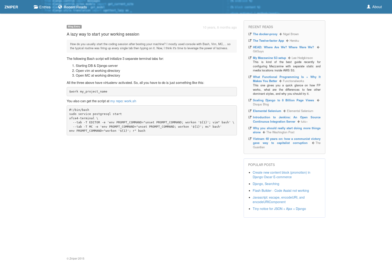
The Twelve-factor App (268, 40)
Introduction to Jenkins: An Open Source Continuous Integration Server (287, 119)
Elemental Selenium (267, 111)
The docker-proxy (265, 34)
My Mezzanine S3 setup (269, 58)
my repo (116, 100)
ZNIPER (11, 7)
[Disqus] (152, 196)
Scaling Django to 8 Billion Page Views (283, 100)
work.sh (130, 100)
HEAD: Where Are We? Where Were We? (283, 47)
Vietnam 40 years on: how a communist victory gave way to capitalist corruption (287, 140)
